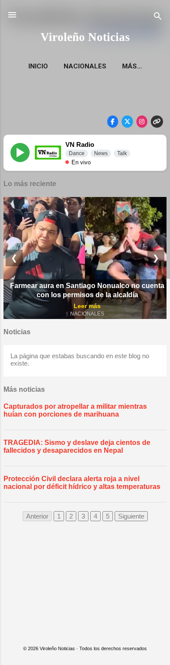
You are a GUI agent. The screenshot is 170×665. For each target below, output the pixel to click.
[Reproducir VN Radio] (20, 152)
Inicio (38, 66)
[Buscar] (158, 17)
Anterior (37, 516)
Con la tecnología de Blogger (90, 630)
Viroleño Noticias (85, 37)
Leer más (87, 305)
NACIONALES (85, 66)
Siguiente (131, 516)
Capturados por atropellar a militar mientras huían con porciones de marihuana (75, 410)
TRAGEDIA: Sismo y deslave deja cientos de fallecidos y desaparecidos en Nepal (76, 446)
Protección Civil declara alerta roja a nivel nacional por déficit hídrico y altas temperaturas (81, 482)
